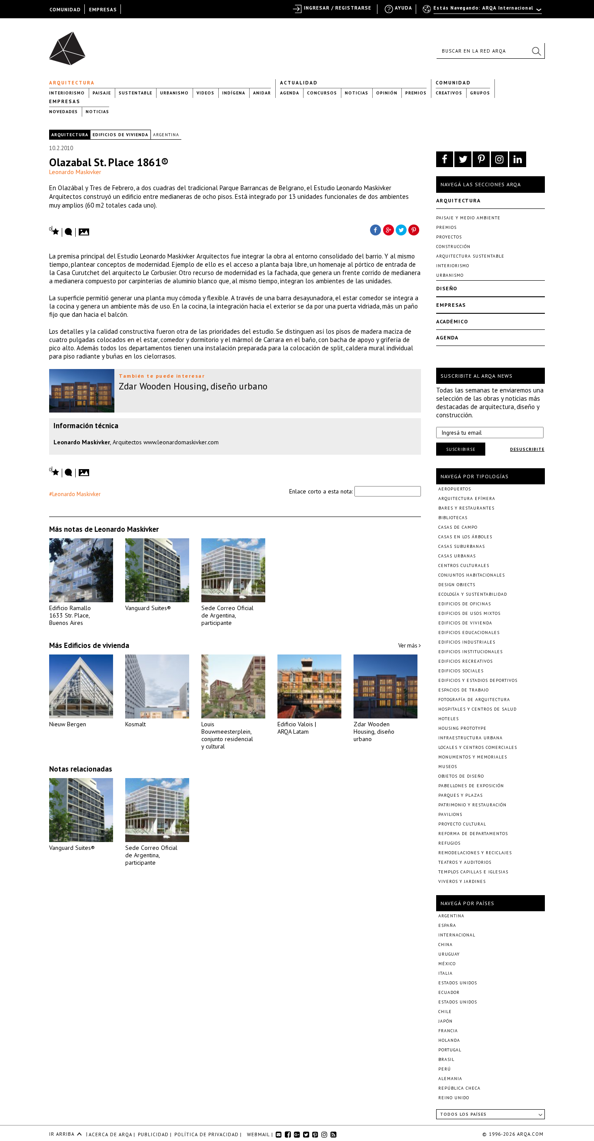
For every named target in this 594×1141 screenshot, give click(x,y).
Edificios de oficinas (464, 604)
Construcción (453, 246)
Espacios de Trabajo (463, 690)
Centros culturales (463, 565)
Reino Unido (453, 1098)
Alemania (450, 1078)
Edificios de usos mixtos (469, 613)
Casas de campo (457, 527)
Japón (445, 1021)
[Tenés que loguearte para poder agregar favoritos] (54, 231)
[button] (536, 50)
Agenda (289, 93)
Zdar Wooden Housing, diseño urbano (374, 731)
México (447, 963)
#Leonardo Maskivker (74, 494)
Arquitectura (72, 83)
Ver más (408, 645)
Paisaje (102, 93)
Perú (444, 1069)
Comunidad (453, 83)
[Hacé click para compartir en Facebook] (375, 229)
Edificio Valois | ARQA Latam (296, 727)
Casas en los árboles (465, 537)
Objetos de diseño (461, 776)
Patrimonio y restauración (472, 805)
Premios (416, 93)
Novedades (63, 111)
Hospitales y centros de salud (477, 709)
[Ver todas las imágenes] (85, 229)
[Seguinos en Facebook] (444, 159)
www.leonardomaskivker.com (181, 442)
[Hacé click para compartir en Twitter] (401, 229)
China (445, 944)
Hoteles (448, 719)
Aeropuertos (454, 489)
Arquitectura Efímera (466, 498)
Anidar (262, 93)
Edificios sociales (461, 671)
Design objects (456, 584)
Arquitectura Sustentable (470, 256)
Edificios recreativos (465, 661)
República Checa (459, 1088)
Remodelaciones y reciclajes (475, 853)
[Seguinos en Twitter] (462, 159)
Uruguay (449, 954)
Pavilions (450, 814)
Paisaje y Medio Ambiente (468, 218)
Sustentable (135, 93)
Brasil (446, 1059)
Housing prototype (462, 728)
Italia (445, 973)
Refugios (449, 843)
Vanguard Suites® (148, 608)
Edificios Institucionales (470, 651)
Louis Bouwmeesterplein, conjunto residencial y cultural (227, 735)
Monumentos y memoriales (472, 757)
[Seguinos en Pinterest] (481, 159)
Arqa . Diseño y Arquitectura (69, 44)
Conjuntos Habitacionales (471, 575)
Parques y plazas (460, 795)
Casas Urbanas (457, 556)
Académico (452, 321)
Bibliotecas (452, 517)
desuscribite (527, 449)
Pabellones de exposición (471, 786)
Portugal (449, 1050)
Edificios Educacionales (469, 632)
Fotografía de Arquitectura (474, 699)
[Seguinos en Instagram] (499, 159)
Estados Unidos (457, 983)
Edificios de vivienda (120, 135)
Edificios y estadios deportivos (477, 680)
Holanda (449, 1040)
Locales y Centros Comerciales (477, 747)
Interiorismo (67, 93)
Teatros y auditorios (464, 862)
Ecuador (449, 992)
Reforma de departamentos (473, 833)
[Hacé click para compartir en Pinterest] (414, 229)
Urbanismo (174, 93)
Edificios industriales (466, 642)
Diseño (446, 288)
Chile (445, 1011)
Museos (447, 766)
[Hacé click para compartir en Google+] (388, 229)
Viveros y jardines (462, 881)
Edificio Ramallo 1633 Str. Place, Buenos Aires (70, 615)
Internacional (456, 935)
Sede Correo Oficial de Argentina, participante (227, 615)
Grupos (480, 93)
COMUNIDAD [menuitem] (65, 10)
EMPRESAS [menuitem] (103, 10)
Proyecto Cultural (462, 824)
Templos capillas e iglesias (473, 872)
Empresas (64, 101)
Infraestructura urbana (470, 738)
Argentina (166, 135)
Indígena (233, 93)
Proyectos (449, 237)
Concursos (322, 93)
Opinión (386, 93)
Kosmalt (135, 724)
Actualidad (299, 83)
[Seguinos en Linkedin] (517, 159)
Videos (205, 93)
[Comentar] (69, 232)
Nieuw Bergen (67, 724)
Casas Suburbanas (461, 546)
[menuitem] (482, 11)
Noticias (356, 93)
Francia (448, 1031)
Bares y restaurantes (466, 508)
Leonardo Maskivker (75, 172)
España (447, 925)
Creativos (449, 93)
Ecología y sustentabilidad (472, 594)
